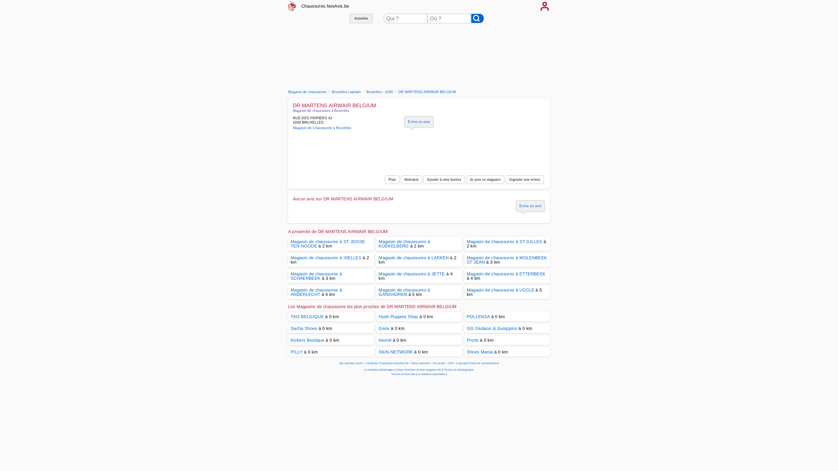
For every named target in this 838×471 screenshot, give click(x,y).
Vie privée (439, 363)
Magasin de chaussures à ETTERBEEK (506, 273)
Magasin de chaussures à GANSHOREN (404, 292)
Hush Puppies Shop (398, 316)
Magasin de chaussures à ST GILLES (504, 241)
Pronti (473, 340)
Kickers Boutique (307, 340)
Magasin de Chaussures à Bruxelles (322, 128)
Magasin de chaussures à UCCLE (500, 290)
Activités (361, 18)
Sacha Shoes (304, 328)
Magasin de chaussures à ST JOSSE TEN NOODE (328, 243)
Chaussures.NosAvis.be (325, 6)
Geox (384, 328)
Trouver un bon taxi (403, 374)
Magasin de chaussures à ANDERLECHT (316, 292)
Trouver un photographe (458, 369)
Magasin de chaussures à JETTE (412, 273)
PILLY (297, 352)
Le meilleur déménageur (380, 369)
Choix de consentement (484, 363)
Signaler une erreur (524, 179)
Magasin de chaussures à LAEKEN (414, 257)
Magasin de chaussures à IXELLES (326, 257)
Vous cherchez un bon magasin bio (419, 369)
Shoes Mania (480, 352)
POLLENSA (478, 316)
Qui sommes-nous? (351, 363)
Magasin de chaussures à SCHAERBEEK (316, 276)
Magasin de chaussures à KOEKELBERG (404, 243)
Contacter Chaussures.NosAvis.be (387, 363)
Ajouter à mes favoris (444, 179)
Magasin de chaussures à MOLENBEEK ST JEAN (507, 260)
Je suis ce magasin (485, 179)
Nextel (385, 340)
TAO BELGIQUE (307, 316)
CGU (451, 363)
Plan (392, 179)
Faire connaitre (420, 363)
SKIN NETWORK (396, 352)
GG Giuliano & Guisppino (492, 328)
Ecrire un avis (419, 122)
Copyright (462, 363)
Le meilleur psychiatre (432, 374)
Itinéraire (411, 179)
